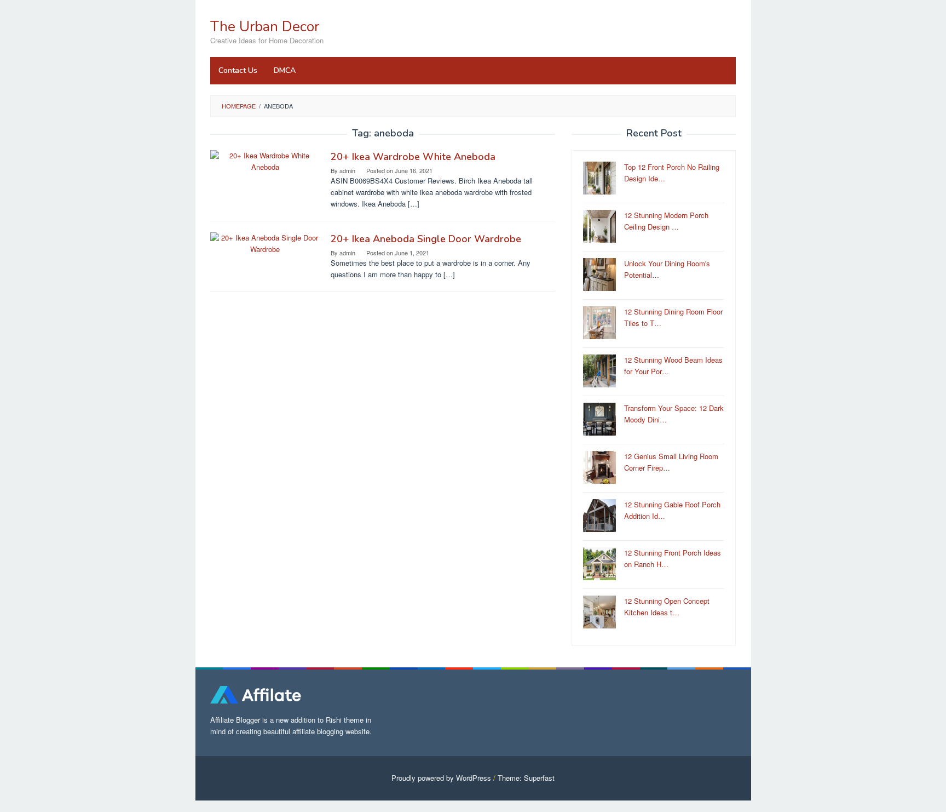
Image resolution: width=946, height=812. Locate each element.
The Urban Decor (264, 26)
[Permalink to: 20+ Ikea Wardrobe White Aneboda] (265, 160)
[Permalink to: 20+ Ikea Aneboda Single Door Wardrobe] (265, 242)
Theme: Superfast (526, 778)
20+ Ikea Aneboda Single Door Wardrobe (426, 238)
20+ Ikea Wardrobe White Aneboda (413, 156)
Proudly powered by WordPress (441, 778)
